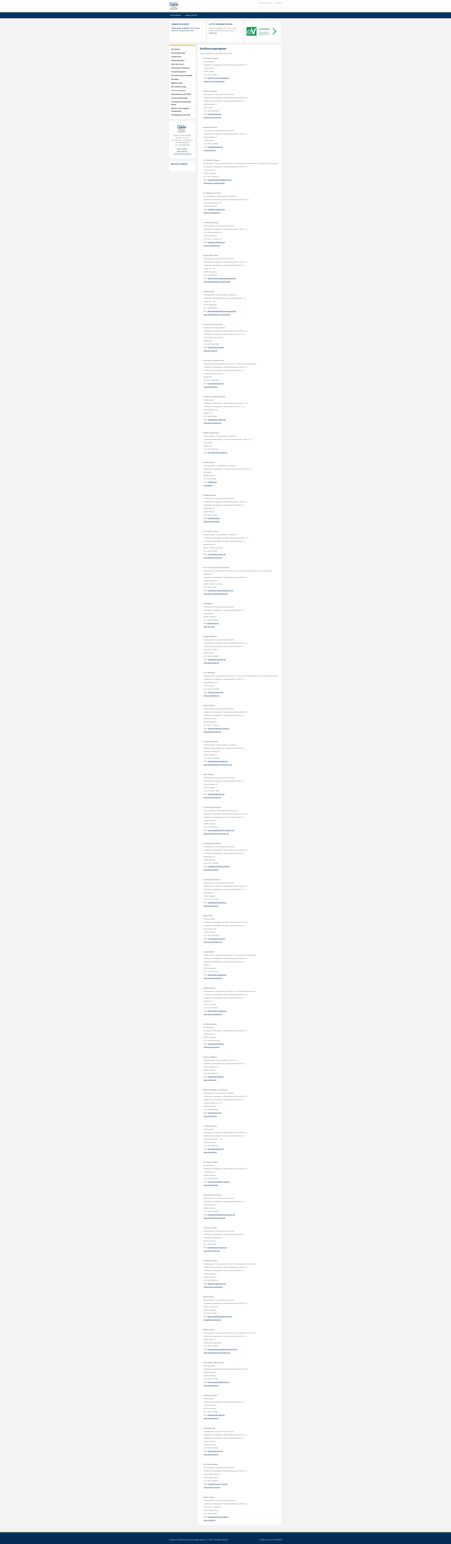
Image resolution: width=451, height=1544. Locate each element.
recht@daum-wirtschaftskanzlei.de (220, 590)
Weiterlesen (213, 33)
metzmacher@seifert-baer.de (218, 1382)
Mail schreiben (182, 149)
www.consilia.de (209, 1520)
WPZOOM (278, 1540)
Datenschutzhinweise (265, 3)
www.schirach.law (210, 1116)
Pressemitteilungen (178, 53)
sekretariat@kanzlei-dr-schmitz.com (221, 830)
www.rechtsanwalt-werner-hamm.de (217, 1353)
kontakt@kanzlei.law (215, 147)
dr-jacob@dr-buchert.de (217, 554)
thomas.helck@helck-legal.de (218, 1182)
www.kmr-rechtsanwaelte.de (214, 81)
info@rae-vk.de (213, 623)
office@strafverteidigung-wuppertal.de (222, 278)
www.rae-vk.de (209, 627)
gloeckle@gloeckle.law (216, 794)
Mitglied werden (177, 83)
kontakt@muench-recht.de (217, 1484)
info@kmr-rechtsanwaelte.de (218, 78)
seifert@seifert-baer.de (216, 1415)
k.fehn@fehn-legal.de (216, 383)
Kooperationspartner (178, 72)
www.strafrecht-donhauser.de (214, 1218)
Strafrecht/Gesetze (178, 60)
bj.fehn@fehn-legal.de (216, 347)
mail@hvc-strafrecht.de (216, 209)
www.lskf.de (208, 485)
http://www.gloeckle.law (212, 797)
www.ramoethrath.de (211, 663)
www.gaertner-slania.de (212, 732)
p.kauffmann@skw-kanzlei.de (218, 866)
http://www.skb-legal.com (213, 942)
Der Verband (176, 15)
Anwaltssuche (191, 15)
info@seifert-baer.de (215, 1451)
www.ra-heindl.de (210, 1080)
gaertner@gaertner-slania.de (218, 728)
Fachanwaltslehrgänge (179, 98)
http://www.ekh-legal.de (212, 117)
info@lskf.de (212, 482)
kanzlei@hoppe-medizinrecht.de (220, 180)
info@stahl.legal (214, 518)
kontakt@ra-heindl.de (216, 1077)
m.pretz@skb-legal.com (216, 939)
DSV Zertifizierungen (178, 87)
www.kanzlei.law (210, 150)
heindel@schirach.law (216, 1149)
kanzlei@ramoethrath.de (217, 659)
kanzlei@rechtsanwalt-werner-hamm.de (222, 1349)
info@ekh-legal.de (214, 114)
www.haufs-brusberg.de (212, 423)
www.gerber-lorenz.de (212, 1251)
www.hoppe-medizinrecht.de (214, 183)
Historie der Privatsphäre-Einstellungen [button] (180, 109)
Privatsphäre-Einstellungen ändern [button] (181, 103)
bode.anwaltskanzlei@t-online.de (220, 1316)
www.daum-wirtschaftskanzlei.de (216, 594)
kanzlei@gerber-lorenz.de (217, 1247)
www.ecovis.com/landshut (213, 1287)
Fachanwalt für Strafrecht (180, 68)
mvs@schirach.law (215, 1113)
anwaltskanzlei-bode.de (212, 1320)
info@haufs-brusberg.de (217, 420)
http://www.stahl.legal (211, 521)
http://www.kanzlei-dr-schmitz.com (216, 834)
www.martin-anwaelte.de (213, 978)
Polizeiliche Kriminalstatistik (181, 75)
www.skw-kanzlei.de (211, 870)
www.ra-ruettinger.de (211, 696)
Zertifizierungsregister (178, 90)
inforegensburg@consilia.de (218, 1517)
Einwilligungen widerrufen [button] (181, 115)
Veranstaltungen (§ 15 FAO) (181, 94)
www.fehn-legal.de (210, 351)
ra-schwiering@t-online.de (217, 452)
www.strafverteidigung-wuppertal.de (217, 282)
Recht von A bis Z (177, 64)
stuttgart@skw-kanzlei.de (217, 903)
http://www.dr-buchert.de (213, 558)
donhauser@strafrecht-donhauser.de (221, 1215)
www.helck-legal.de (211, 1185)
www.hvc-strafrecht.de (212, 213)
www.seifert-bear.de (211, 1385)
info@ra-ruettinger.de (216, 692)
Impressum (278, 3)
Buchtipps (175, 79)
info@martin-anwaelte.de (217, 975)
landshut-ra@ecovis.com (217, 1284)
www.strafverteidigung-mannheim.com (218, 765)
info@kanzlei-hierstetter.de (217, 761)
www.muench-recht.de (212, 1487)
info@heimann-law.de (216, 1044)
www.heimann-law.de (211, 1047)
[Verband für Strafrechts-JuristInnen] (174, 5)
